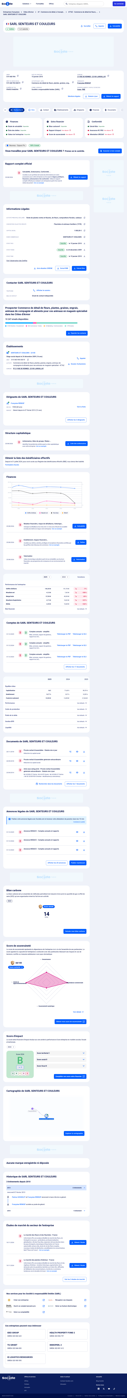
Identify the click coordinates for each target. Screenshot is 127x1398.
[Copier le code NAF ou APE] (73, 82)
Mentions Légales (120, 1395)
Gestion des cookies (90, 1395)
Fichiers (26, 1384)
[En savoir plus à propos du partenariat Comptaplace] (43, 1312)
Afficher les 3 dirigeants (76, 420)
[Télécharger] (84, 751)
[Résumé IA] (70, 751)
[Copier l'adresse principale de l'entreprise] (108, 76)
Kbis (33, 110)
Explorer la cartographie (74, 1133)
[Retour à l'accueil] (8, 1378)
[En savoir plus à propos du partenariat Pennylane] (85, 1306)
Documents (112, 110)
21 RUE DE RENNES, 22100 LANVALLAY (91, 77)
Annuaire (27, 1387)
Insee (79, 89)
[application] (47, 494)
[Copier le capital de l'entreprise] (84, 231)
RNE (83, 89)
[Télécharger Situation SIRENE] (84, 250)
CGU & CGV (78, 1395)
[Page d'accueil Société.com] (7, 4)
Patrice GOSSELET (19, 1197)
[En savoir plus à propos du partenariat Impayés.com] (85, 1300)
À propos (70, 1395)
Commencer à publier (79, 822)
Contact (46, 110)
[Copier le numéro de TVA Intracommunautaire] (21, 89)
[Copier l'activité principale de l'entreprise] (84, 218)
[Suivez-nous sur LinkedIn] (98, 1388)
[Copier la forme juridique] (62, 89)
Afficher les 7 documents (76, 784)
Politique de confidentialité (105, 1395)
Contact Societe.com (66, 1381)
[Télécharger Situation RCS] (84, 243)
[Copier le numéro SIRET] (23, 82)
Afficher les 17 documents (75, 667)
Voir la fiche (81, 407)
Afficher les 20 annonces (57, 863)
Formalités (40, 4)
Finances (96, 110)
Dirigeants (80, 110)
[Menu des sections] (5, 110)
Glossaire (63, 1384)
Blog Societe (100, 1381)
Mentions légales (74, 96)
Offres (51, 4)
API (25, 1390)
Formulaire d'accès (12, 465)
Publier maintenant (78, 863)
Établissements (62, 110)
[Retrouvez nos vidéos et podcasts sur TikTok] (114, 1388)
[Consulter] (77, 751)
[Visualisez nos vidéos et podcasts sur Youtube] (109, 1388)
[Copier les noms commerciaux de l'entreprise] (84, 237)
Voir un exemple (39, 183)
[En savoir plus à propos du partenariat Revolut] (43, 1306)
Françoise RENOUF (84, 83)
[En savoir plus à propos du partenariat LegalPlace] (43, 1300)
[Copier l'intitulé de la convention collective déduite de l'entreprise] (84, 224)
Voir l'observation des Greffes (16, 261)
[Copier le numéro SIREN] (18, 76)
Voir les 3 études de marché (75, 1279)
